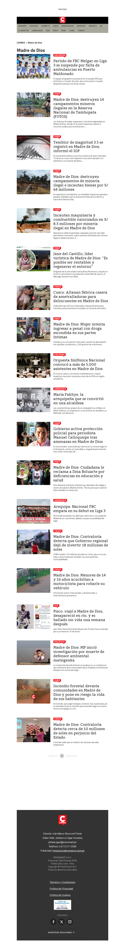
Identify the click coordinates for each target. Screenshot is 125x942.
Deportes (59, 55)
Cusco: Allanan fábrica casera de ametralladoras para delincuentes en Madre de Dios (80, 296)
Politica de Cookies (60, 895)
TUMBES (81, 31)
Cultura (59, 354)
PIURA (55, 31)
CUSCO (56, 26)
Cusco (57, 286)
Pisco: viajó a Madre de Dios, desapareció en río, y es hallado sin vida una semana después (79, 617)
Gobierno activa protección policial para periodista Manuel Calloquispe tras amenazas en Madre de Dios (78, 435)
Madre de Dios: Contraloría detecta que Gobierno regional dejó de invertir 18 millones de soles (80, 543)
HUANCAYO (81, 26)
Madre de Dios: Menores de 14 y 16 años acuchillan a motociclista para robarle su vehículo (79, 581)
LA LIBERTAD (23, 31)
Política (59, 641)
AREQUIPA (22, 26)
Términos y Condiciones (62, 882)
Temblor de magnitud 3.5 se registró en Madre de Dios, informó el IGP (78, 146)
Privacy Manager (62, 876)
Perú (57, 94)
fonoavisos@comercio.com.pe (68, 850)
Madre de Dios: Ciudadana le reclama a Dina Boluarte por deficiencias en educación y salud (79, 473)
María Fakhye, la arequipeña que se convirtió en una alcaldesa (78, 398)
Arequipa (60, 389)
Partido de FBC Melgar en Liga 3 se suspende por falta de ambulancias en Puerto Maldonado (80, 67)
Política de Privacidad (61, 888)
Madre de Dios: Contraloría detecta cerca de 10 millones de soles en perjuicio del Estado (79, 731)
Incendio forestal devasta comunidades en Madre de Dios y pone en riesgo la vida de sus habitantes (79, 692)
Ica (56, 605)
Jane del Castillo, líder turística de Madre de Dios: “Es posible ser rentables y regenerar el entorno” (80, 260)
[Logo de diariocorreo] (62, 20)
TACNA (72, 31)
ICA (101, 26)
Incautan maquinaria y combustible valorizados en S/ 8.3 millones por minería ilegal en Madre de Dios (80, 221)
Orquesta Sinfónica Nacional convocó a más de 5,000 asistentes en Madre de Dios (79, 364)
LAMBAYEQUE (37, 31)
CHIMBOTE (45, 26)
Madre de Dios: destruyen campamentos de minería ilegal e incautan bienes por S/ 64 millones (80, 183)
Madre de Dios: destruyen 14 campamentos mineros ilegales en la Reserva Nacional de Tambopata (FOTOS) (78, 108)
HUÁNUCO (93, 26)
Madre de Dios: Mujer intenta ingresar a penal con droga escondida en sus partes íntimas (79, 330)
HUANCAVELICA (68, 26)
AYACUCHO (34, 26)
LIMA (48, 31)
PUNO (63, 31)
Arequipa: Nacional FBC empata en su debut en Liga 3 (79, 508)
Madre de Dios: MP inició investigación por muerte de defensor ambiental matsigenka (78, 653)
